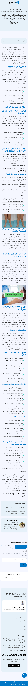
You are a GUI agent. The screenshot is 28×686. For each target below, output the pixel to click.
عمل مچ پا (6, 81)
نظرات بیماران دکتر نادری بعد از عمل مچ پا (14, 295)
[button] (3, 41)
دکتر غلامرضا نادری (21, 494)
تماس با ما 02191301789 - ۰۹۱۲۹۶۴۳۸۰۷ (15, 595)
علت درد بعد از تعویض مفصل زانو (17, 513)
